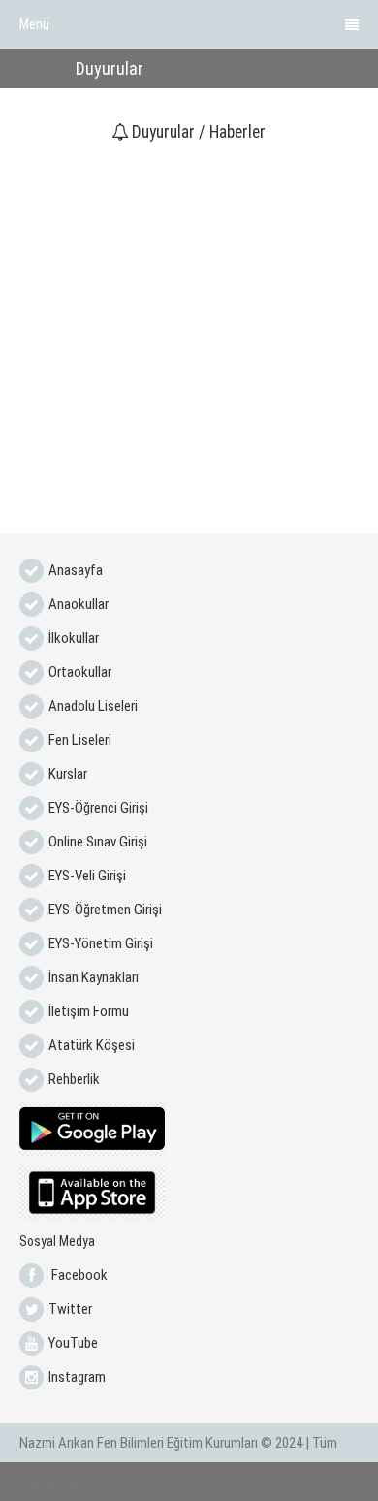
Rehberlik (74, 1079)
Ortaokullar (79, 672)
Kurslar (67, 773)
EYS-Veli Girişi (87, 875)
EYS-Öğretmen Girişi (105, 909)
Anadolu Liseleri (93, 706)
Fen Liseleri (79, 740)
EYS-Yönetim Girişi (100, 943)
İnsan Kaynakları (93, 977)
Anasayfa (75, 570)
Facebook (78, 1275)
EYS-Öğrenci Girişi (98, 807)
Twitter (70, 1309)
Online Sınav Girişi (97, 841)
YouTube (73, 1343)
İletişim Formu (88, 1011)
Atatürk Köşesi (91, 1045)
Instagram (77, 1377)
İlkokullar (73, 638)
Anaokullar (78, 604)
